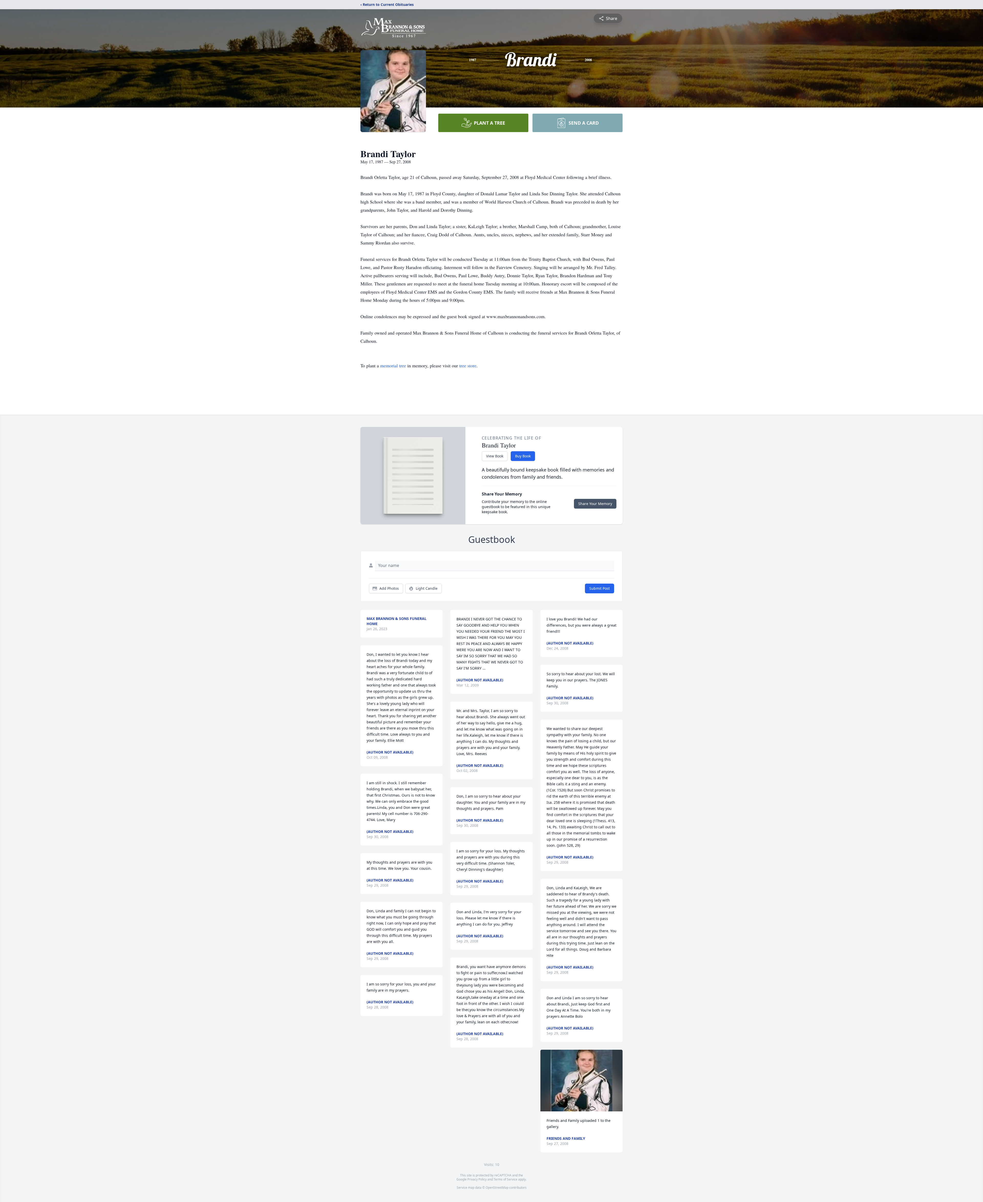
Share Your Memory (595, 503)
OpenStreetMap (497, 1187)
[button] (581, 1080)
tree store (467, 365)
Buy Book (523, 456)
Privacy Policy (477, 1179)
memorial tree (393, 365)
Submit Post (599, 588)
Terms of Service (505, 1179)
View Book (494, 456)
